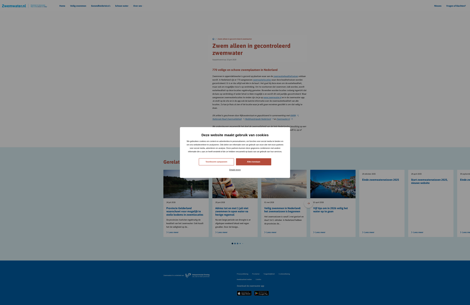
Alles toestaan (253, 162)
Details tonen (235, 170)
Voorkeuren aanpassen (216, 162)
